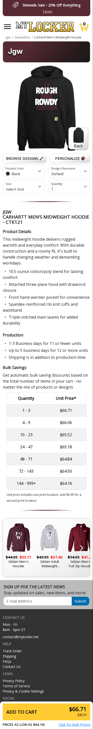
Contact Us (12, 666)
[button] (7, 26)
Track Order (12, 651)
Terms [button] (47, 11)
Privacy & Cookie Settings (23, 691)
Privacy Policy (14, 680)
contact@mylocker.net (21, 636)
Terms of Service (16, 686)
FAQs (7, 661)
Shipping (9, 656)
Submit (80, 600)
